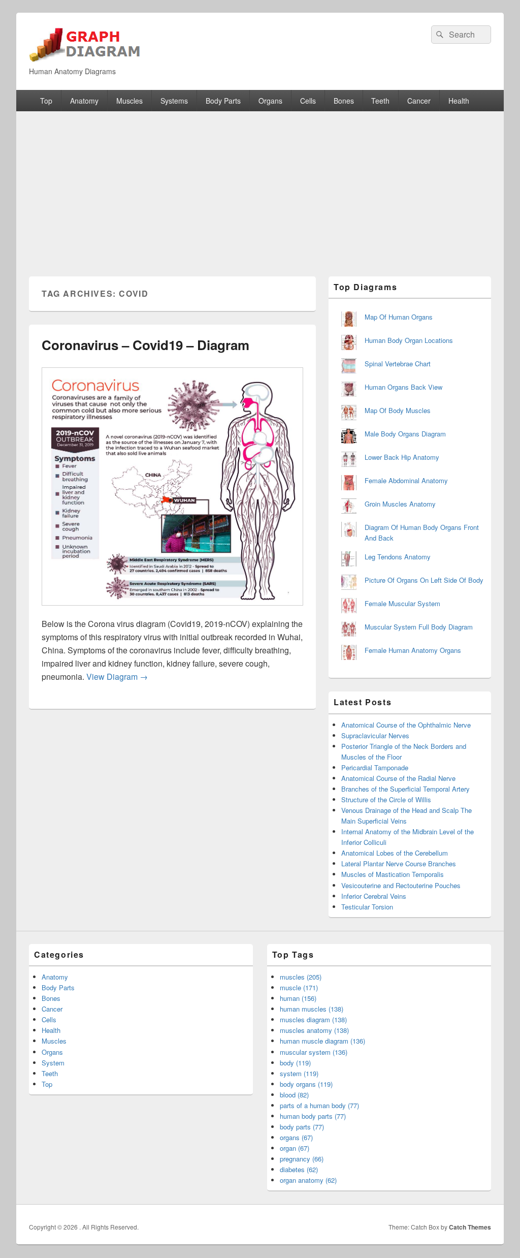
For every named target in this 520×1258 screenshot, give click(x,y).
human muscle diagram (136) (322, 1041)
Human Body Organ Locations (409, 340)
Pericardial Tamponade (374, 767)
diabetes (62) (299, 1169)
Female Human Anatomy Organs (413, 650)
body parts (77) (302, 1126)
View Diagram (117, 676)
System (53, 1062)
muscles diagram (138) (313, 1019)
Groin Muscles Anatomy (400, 504)
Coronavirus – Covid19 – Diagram (145, 344)
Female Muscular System (402, 603)
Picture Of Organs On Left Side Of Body (424, 580)
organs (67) (296, 1137)
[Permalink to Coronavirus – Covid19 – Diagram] (172, 610)
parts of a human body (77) (319, 1105)
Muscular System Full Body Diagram (419, 627)
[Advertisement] (260, 187)
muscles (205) (300, 977)
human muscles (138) (311, 1009)
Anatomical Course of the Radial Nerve (398, 778)
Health (458, 101)
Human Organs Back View (403, 387)
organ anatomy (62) (308, 1180)
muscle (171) (299, 987)
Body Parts (223, 101)
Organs (270, 101)
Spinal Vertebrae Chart (398, 363)
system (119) (299, 1073)
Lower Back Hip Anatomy (402, 457)
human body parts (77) (313, 1116)
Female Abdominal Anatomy (406, 480)
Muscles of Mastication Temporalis (392, 874)
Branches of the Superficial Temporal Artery (405, 789)
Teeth (380, 101)
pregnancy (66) (301, 1158)
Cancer (419, 101)
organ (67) (294, 1148)
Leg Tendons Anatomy (398, 556)
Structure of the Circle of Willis (386, 799)
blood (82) (294, 1094)
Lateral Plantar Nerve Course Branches (398, 863)
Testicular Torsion (367, 906)
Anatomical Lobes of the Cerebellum (394, 853)
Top (46, 101)
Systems (174, 101)
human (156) (298, 998)
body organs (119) (306, 1084)
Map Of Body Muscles (398, 410)
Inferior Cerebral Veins (373, 896)
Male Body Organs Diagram (405, 433)
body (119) (295, 1062)
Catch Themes (470, 1227)
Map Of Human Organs (399, 317)
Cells (308, 101)
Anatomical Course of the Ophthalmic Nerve (406, 725)
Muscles (129, 101)
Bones (344, 101)
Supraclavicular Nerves (375, 735)
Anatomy (84, 101)
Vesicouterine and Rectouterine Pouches (401, 885)
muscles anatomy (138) (314, 1030)
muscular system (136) (313, 1052)
